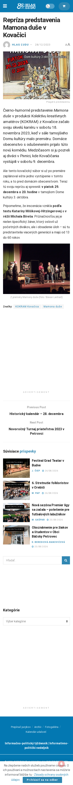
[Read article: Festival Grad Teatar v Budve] (16, 468)
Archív (37, 726)
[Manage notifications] (61, 764)
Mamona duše (53, 306)
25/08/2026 (56, 520)
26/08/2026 (51, 471)
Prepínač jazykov (21, 726)
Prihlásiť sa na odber (42, 779)
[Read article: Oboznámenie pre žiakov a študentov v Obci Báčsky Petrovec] (16, 534)
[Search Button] (66, 560)
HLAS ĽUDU (20, 44)
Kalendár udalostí (36, 731)
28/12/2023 (42, 44)
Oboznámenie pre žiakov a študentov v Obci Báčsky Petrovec (50, 532)
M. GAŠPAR (38, 520)
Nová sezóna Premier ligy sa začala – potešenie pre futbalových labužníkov (50, 509)
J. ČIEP (36, 471)
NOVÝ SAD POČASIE (36, 586)
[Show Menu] (5, 6)
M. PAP (36, 493)
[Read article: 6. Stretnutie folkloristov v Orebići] (16, 490)
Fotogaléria (51, 726)
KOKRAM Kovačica (27, 306)
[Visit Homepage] (26, 6)
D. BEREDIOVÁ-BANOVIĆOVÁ (48, 542)
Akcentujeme (14, 462)
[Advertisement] (36, 352)
